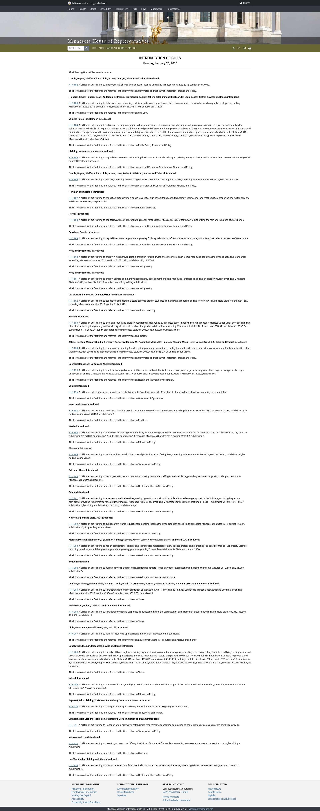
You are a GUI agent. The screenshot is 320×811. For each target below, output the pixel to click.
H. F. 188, (73, 220)
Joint (93, 9)
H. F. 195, (73, 370)
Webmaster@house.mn (201, 809)
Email (185, 792)
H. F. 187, (73, 198)
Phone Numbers (170, 796)
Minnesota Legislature (89, 3)
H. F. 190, (73, 257)
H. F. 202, (73, 524)
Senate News (215, 792)
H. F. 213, (73, 765)
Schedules (105, 9)
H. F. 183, (73, 103)
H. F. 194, (73, 348)
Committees (122, 9)
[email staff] (244, 48)
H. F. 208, (73, 652)
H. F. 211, (73, 725)
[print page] (249, 48)
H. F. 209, (73, 684)
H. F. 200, (73, 476)
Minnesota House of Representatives (108, 41)
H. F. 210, (73, 706)
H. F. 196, (73, 392)
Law (143, 9)
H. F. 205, (73, 589)
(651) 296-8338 (170, 792)
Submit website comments (176, 800)
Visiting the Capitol (81, 795)
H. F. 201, (73, 498)
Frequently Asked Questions (86, 802)
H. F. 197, (73, 410)
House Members (125, 792)
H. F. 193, (73, 322)
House (71, 9)
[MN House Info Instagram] (239, 48)
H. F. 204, (73, 567)
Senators (121, 795)
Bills (135, 9)
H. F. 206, (73, 611)
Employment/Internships (84, 792)
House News (214, 788)
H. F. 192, (73, 300)
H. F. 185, (73, 157)
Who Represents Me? (128, 788)
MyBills (211, 795)
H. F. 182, (73, 84)
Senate (82, 9)
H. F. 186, (73, 179)
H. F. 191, (73, 278)
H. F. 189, (73, 238)
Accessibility (78, 799)
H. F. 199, (73, 454)
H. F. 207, (73, 633)
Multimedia (156, 9)
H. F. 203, (73, 545)
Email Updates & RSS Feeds (222, 799)
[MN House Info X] (233, 48)
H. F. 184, (73, 125)
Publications (173, 9)
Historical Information (83, 788)
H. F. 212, (73, 743)
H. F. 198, (73, 432)
